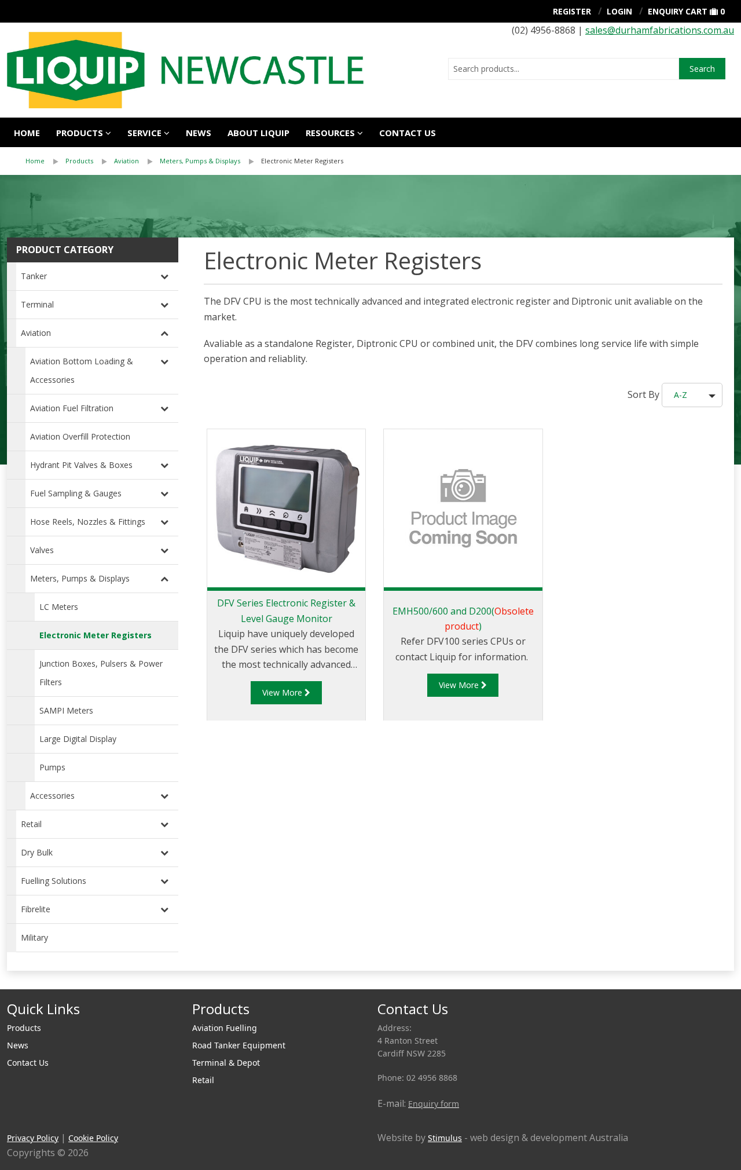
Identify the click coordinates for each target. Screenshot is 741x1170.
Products (79, 132)
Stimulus (445, 1137)
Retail (31, 823)
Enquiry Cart (677, 11)
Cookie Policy (93, 1137)
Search (702, 68)
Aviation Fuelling (224, 1027)
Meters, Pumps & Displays (200, 160)
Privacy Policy (32, 1137)
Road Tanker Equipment (238, 1045)
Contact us (407, 132)
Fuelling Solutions (53, 880)
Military (34, 937)
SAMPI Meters (66, 710)
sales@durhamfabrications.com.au (659, 30)
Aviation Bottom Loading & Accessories (81, 370)
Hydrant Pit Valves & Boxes (81, 464)
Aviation (126, 160)
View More (283, 692)
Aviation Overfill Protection (80, 436)
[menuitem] (45, 161)
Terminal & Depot (226, 1062)
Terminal (37, 304)
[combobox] (563, 68)
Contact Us (28, 1062)
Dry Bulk (37, 852)
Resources (330, 132)
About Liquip (258, 132)
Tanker (34, 275)
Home (27, 132)
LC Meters (58, 606)
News (198, 132)
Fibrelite (35, 909)
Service (144, 132)
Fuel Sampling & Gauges (76, 493)
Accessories (52, 795)
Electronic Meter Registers (302, 160)
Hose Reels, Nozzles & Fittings (87, 521)
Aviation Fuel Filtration (71, 408)
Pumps (52, 767)
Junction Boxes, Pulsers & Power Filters (101, 673)
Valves (42, 549)
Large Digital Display (77, 738)
